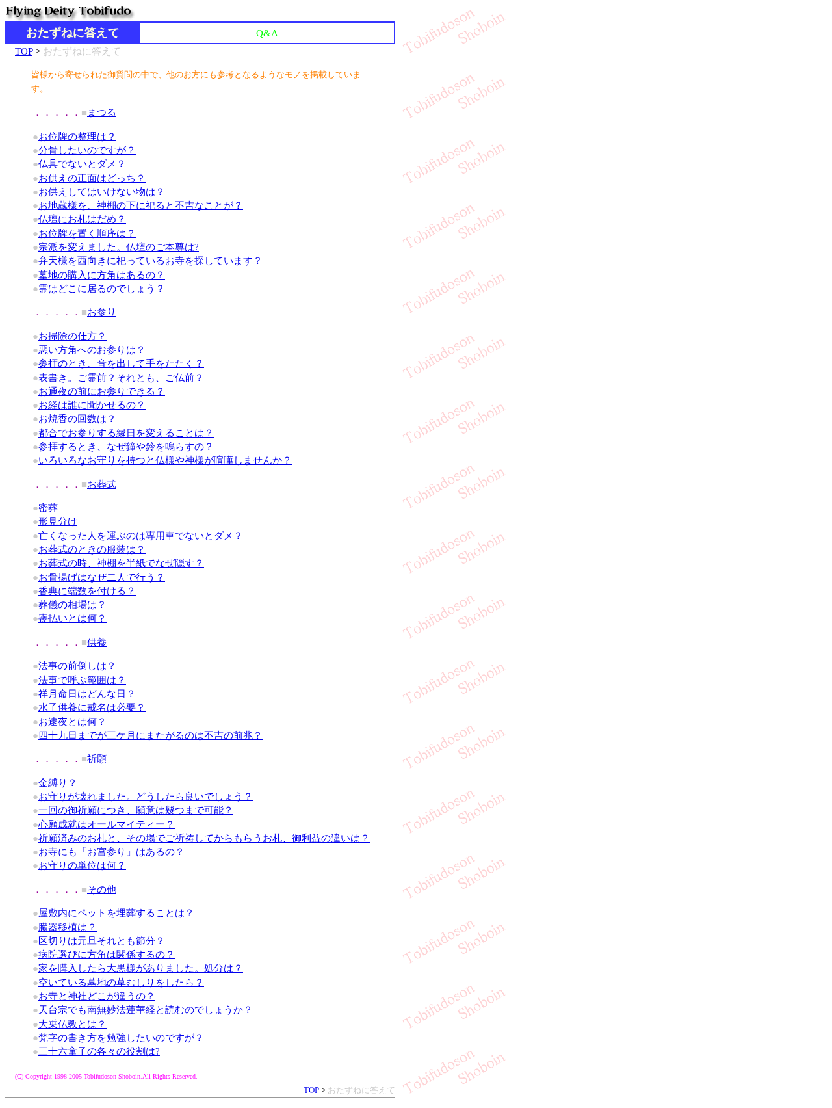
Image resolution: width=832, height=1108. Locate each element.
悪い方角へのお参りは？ (92, 349)
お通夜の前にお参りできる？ (101, 391)
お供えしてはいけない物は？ (101, 191)
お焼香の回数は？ (77, 418)
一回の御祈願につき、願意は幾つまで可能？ (135, 809)
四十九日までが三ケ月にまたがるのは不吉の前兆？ (150, 735)
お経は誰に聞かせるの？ (92, 404)
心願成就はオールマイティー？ (106, 824)
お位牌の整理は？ (77, 136)
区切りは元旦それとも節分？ (101, 940)
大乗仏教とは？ (72, 1023)
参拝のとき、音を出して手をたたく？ (121, 363)
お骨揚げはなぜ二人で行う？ (101, 577)
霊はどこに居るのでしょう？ (101, 288)
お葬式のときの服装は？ (92, 549)
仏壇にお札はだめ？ (82, 218)
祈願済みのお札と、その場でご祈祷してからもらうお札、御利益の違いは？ (204, 837)
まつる (101, 112)
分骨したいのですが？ (87, 149)
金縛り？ (57, 782)
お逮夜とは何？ (72, 721)
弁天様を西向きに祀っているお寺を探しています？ (150, 260)
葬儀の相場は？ (72, 604)
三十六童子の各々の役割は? (99, 1051)
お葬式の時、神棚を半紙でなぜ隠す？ (121, 562)
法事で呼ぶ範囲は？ (82, 679)
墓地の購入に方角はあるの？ (101, 274)
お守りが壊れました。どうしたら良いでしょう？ (145, 796)
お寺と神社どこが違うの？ (96, 995)
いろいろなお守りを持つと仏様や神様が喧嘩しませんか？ (165, 460)
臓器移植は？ (67, 926)
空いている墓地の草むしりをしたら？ (121, 982)
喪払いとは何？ (72, 618)
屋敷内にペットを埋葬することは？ (116, 912)
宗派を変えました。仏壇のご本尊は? (118, 246)
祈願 (97, 758)
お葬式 (101, 484)
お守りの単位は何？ (82, 865)
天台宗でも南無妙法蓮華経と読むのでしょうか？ (145, 1009)
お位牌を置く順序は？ (87, 233)
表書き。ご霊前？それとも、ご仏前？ (121, 377)
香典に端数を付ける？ (87, 590)
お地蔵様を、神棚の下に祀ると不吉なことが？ (140, 205)
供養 (97, 642)
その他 (101, 889)
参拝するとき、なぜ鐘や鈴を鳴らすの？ (126, 446)
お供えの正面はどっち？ (92, 177)
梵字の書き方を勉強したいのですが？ (121, 1037)
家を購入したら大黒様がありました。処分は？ (140, 967)
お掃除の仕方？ (72, 335)
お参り (101, 311)
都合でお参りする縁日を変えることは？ (126, 432)
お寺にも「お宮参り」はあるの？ (111, 851)
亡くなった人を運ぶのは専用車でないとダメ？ (140, 535)
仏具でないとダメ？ (82, 163)
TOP (23, 51)
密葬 (48, 507)
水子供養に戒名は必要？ (92, 707)
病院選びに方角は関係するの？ (106, 954)
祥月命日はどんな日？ (87, 693)
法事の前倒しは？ (77, 665)
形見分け (57, 521)
